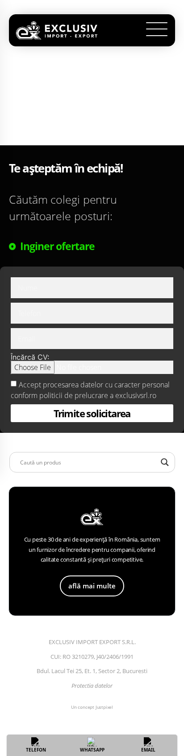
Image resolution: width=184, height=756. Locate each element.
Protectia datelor (92, 686)
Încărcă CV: (30, 357)
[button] (157, 30)
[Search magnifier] (165, 462)
